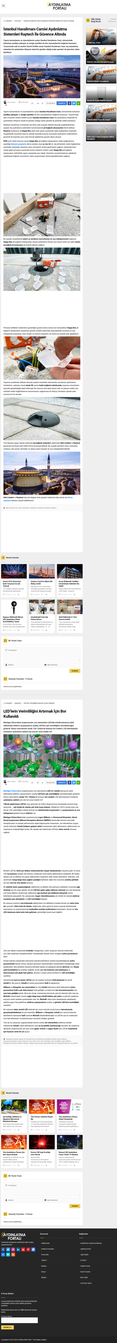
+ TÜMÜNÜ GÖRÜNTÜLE (112, 20)
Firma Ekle (45, 1254)
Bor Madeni (47, 1039)
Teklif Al (44, 1260)
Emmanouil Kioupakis (10, 1041)
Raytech (53, 508)
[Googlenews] (33, 1249)
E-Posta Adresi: (6, 1316)
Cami (16, 508)
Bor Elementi (39, 1039)
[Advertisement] (41, 175)
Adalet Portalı (85, 1266)
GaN (19, 1041)
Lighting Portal (85, 1249)
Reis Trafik (84, 1277)
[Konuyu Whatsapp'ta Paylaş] (78, 103)
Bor (33, 1039)
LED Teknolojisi (45, 1041)
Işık (27, 1041)
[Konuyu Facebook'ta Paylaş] (69, 103)
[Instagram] (13, 1249)
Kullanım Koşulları (47, 1249)
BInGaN (29, 1039)
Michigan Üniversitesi (10, 1043)
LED (38, 1041)
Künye (43, 1272)
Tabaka (31, 1043)
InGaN (24, 1041)
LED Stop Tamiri (86, 1283)
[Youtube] (23, 1249)
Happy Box (33, 508)
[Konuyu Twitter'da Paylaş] (74, 103)
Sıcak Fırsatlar (85, 1272)
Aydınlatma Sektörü (12, 1039)
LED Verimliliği (55, 1041)
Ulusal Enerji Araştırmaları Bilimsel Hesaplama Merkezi (52, 1043)
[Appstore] (3, 1254)
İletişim (43, 1277)
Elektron (64, 1039)
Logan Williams (66, 1041)
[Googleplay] (8, 1254)
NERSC (20, 1043)
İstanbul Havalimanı (44, 508)
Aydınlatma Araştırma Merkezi (91, 1243)
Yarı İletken (74, 1043)
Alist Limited (10, 508)
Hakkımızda (45, 1243)
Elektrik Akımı (56, 1039)
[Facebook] (3, 1249)
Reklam (44, 1266)
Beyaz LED (22, 1039)
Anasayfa (9, 21)
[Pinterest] (28, 1249)
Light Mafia (84, 1254)
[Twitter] (8, 1249)
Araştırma (18, 703)
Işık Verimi (32, 1041)
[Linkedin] (18, 1249)
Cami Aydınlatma (24, 508)
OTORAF (83, 1260)
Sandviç (25, 1043)
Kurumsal (18, 21)
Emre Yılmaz (11, 102)
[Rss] (13, 1254)
